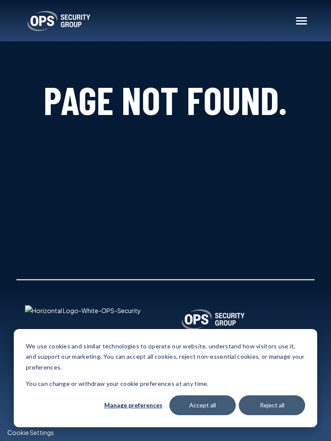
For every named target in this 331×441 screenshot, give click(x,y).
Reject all (272, 405)
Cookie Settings (30, 432)
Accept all (202, 405)
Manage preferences (133, 405)
